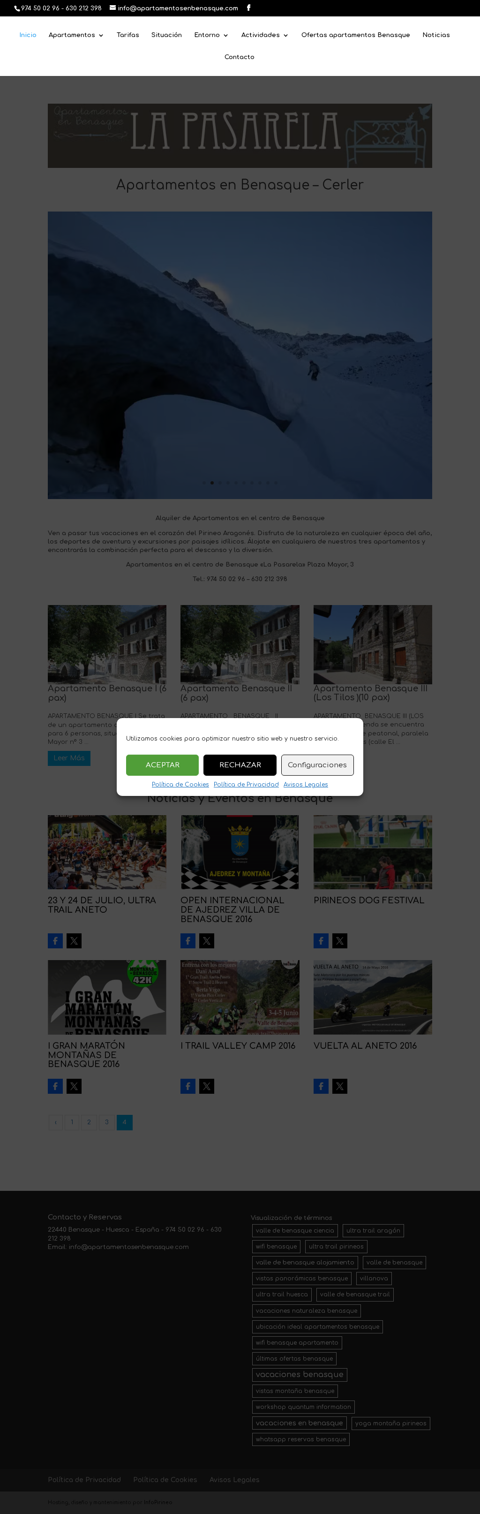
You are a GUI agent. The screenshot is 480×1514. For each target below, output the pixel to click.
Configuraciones (317, 765)
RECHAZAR (240, 765)
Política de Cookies (180, 784)
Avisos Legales (306, 784)
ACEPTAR (163, 765)
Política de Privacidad (246, 784)
